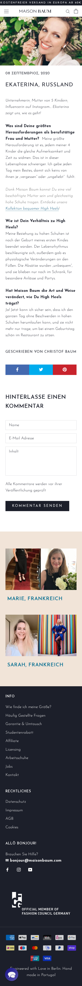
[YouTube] (30, 869)
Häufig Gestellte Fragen (25, 716)
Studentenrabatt (19, 733)
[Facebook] (7, 869)
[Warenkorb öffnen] (76, 11)
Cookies (11, 827)
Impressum (14, 810)
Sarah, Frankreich (35, 665)
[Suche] (68, 11)
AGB (9, 819)
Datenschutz (15, 802)
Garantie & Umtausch (23, 724)
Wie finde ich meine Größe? (28, 707)
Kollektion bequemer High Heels (32, 208)
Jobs (9, 766)
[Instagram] (19, 869)
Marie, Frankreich (35, 599)
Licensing (13, 750)
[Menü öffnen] (6, 11)
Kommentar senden (37, 506)
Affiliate (12, 741)
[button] (11, 974)
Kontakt (12, 775)
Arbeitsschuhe (16, 758)
